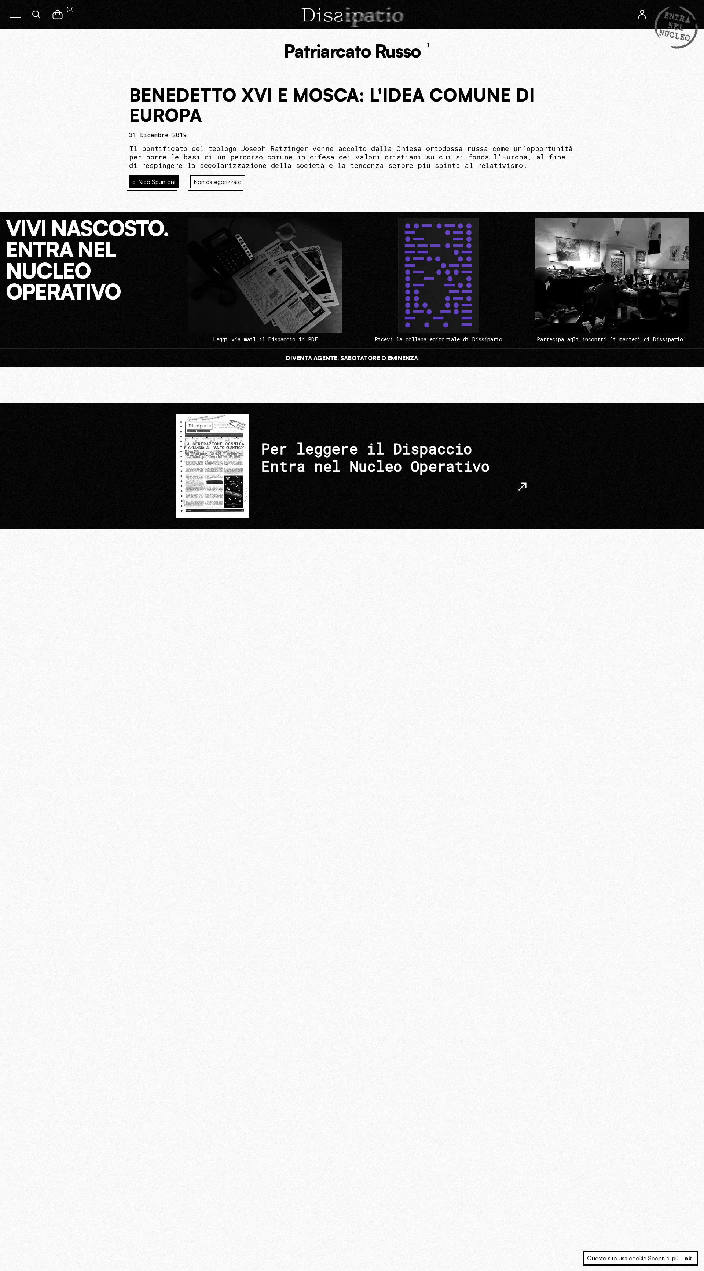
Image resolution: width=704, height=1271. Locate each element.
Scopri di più (664, 1258)
